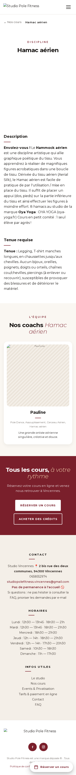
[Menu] (68, 7)
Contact (38, 699)
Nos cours (38, 683)
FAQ (38, 705)
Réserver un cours (38, 505)
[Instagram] (43, 747)
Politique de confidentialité (26, 766)
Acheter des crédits (38, 519)
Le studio (38, 678)
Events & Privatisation (38, 689)
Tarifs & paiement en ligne (38, 694)
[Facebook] (32, 747)
